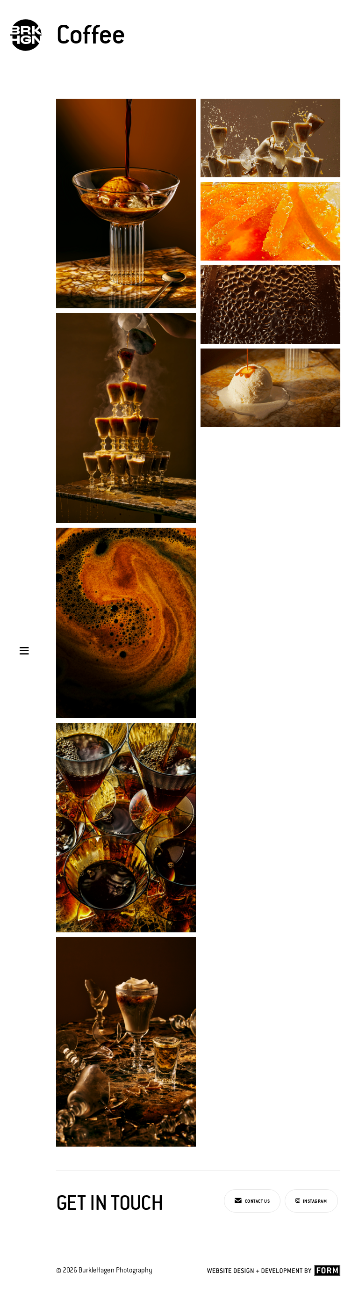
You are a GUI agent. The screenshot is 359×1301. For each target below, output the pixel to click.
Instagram (314, 1201)
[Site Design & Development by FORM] (273, 1272)
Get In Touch (110, 1202)
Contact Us (257, 1201)
